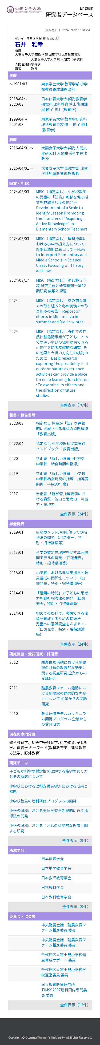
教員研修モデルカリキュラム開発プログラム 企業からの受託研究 (64, 719)
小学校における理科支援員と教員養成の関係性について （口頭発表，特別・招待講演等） (62, 578)
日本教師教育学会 (56, 877)
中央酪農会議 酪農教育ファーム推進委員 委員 (63, 927)
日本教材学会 (52, 887)
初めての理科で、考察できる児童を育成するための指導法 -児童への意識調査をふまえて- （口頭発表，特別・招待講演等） (62, 623)
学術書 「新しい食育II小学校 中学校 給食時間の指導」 (61, 461)
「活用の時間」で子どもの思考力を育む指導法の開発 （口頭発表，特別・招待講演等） (62, 598)
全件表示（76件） (75, 405)
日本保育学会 (52, 858)
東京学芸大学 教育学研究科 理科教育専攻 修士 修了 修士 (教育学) (65, 124)
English (86, 8)
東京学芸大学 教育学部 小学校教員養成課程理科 (64, 86)
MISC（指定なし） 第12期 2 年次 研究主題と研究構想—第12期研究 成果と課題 (61, 285)
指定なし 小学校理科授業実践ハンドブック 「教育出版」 (60, 446)
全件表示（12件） (75, 1004)
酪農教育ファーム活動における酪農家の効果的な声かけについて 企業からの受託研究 (64, 695)
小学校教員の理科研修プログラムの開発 (43, 801)
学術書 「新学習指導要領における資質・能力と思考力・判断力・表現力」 (62, 499)
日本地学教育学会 (56, 868)
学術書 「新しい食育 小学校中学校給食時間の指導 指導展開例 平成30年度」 (62, 479)
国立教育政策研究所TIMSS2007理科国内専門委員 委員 (64, 990)
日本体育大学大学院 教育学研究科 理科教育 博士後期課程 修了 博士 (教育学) (64, 104)
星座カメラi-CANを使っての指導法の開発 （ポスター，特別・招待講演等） (61, 537)
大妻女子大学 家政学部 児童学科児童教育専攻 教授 (64, 170)
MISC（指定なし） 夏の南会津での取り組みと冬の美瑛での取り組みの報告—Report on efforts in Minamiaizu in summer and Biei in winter (62, 311)
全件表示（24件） (75, 513)
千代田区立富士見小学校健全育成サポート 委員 (63, 957)
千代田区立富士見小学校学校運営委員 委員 (63, 972)
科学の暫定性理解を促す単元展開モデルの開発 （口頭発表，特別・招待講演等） (62, 558)
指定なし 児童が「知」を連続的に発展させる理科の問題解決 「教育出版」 (62, 428)
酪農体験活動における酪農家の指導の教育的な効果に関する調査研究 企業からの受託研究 (64, 670)
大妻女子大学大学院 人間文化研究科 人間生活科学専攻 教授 (64, 153)
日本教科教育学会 (56, 897)
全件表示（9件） (76, 840)
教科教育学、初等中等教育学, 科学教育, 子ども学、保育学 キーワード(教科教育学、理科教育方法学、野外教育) (48, 748)
